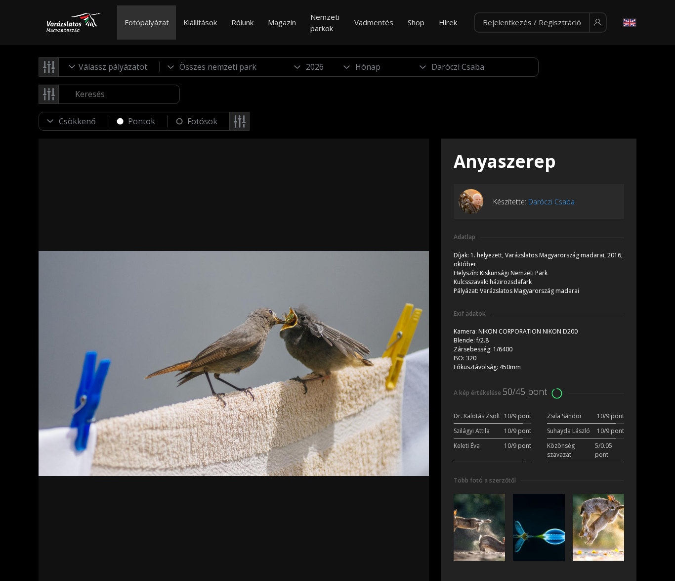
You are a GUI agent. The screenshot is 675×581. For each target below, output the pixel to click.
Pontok (141, 121)
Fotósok (202, 121)
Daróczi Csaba (551, 201)
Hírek (448, 22)
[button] (540, 22)
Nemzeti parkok (324, 22)
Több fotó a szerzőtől (485, 480)
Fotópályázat (147, 22)
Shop (416, 22)
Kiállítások (200, 22)
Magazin (282, 22)
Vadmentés (373, 22)
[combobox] (109, 67)
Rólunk (242, 22)
